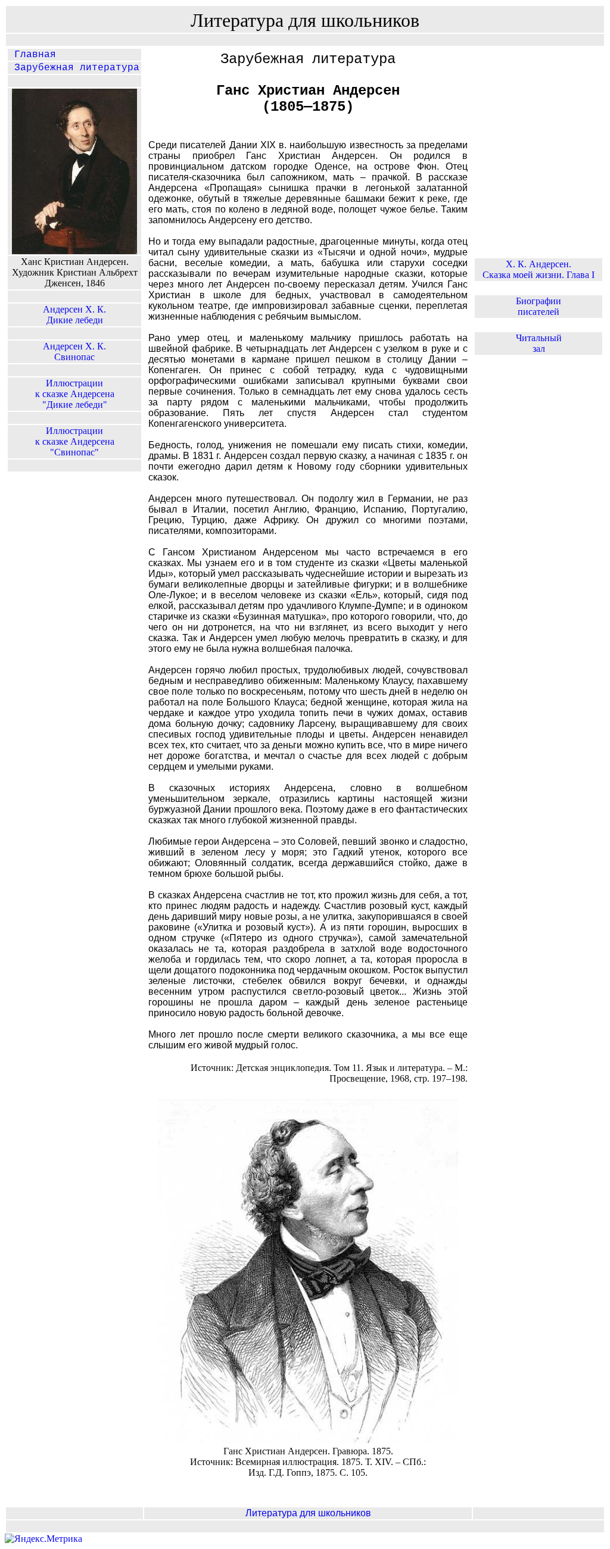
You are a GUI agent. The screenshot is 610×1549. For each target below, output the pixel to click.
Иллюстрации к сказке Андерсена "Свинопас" (74, 441)
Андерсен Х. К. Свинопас (74, 351)
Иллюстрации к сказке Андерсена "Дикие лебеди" (74, 394)
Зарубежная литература (73, 68)
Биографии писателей (538, 306)
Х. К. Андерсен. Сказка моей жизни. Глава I (539, 269)
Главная (32, 54)
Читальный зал (539, 343)
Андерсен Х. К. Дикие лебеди (74, 314)
